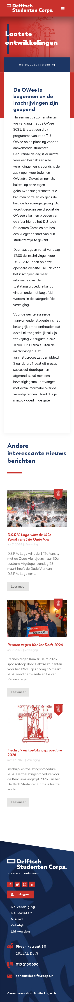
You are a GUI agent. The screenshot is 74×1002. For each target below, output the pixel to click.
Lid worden (20, 931)
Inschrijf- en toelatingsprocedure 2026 (34, 752)
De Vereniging (23, 907)
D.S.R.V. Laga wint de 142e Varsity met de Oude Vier (29, 537)
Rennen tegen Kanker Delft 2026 (35, 644)
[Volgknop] (10, 884)
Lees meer (18, 587)
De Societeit (21, 913)
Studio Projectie (45, 993)
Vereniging (47, 64)
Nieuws (17, 919)
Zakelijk (17, 925)
